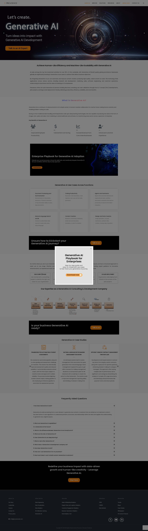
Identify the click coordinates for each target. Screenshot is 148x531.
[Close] (91, 248)
